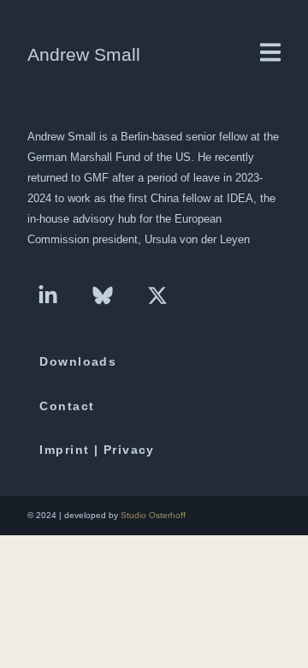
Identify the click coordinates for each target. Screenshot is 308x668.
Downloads (77, 361)
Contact (66, 406)
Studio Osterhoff (153, 515)
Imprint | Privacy (96, 449)
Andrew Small (83, 54)
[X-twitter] (157, 295)
